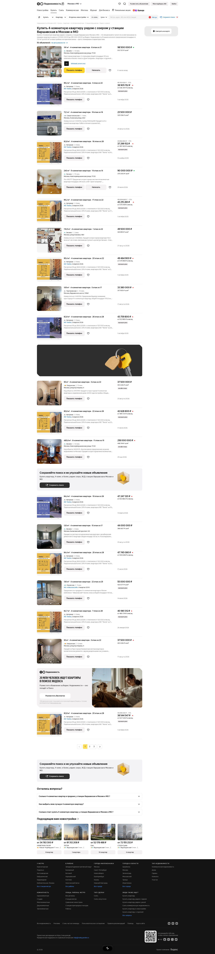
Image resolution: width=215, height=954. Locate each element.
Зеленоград (127, 873)
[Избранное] (120, 4)
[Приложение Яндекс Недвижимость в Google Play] (168, 939)
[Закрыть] (177, 17)
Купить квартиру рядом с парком (135, 899)
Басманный (70, 870)
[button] (125, 4)
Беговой (69, 873)
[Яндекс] (174, 950)
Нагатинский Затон (72, 883)
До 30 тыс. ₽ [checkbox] (47, 364)
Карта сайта (140, 923)
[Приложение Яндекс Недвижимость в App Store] (164, 939)
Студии (39, 899)
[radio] (89, 746)
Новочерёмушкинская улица (80, 53)
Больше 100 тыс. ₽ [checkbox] (49, 370)
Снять (96, 896)
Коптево (69, 880)
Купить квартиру (129, 896)
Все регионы (70, 896)
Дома (154, 870)
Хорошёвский (71, 876)
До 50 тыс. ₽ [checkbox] (61, 364)
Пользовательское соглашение (93, 923)
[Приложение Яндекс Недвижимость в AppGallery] (172, 939)
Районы (68, 909)
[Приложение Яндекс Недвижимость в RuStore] (176, 939)
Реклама (57, 923)
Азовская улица (75, 118)
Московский (127, 876)
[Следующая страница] (100, 746)
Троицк (125, 880)
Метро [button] (154, 17)
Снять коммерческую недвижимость (136, 905)
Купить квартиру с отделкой (133, 912)
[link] (174, 4)
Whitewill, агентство (78, 63)
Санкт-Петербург (100, 870)
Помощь (130, 923)
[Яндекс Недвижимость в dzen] (173, 923)
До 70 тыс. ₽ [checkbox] (76, 364)
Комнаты (155, 876)
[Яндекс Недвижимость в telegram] (176, 923)
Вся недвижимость (44, 923)
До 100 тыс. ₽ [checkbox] (91, 364)
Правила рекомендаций (116, 923)
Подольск (40, 870)
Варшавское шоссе (77, 293)
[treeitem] (43, 10)
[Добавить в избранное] (110, 70)
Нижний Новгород (100, 883)
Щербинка (126, 867)
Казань (96, 880)
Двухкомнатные (43, 905)
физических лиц (56, 703)
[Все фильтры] (39, 17)
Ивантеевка (127, 883)
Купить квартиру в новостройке (134, 909)
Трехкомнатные (42, 909)
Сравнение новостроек (74, 902)
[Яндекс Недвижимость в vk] (169, 923)
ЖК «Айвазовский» (71, 587)
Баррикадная (41, 880)
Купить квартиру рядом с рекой (134, 902)
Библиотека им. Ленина (45, 883)
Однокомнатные (43, 896)
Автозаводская (42, 873)
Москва (66, 53)
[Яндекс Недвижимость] (50, 3)
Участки (155, 880)
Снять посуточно (100, 899)
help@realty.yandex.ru (81, 938)
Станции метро (71, 899)
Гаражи (154, 873)
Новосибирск (99, 873)
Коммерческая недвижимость (163, 867)
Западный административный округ (79, 867)
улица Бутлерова (76, 388)
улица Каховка (75, 235)
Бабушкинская (42, 876)
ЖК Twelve (67, 89)
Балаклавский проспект (78, 531)
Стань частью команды (70, 923)
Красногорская (42, 867)
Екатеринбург (99, 876)
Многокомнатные (43, 902)
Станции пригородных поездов (77, 905)
